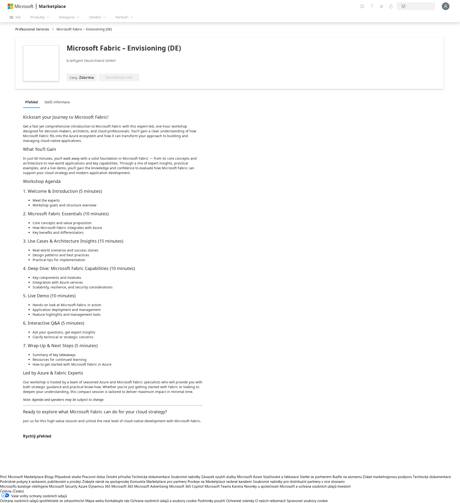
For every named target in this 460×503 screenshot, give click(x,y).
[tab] (32, 102)
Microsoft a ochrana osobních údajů (308, 486)
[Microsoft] (21, 6)
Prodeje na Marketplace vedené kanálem (220, 481)
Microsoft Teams (218, 486)
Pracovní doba (93, 476)
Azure (82, 486)
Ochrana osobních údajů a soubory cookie (163, 500)
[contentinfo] (53, 29)
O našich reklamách (270, 500)
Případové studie (68, 476)
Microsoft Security (63, 486)
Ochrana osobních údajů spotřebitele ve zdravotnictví (42, 500)
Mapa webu (94, 500)
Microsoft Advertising (151, 486)
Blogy (49, 476)
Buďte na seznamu (347, 476)
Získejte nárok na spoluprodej (105, 481)
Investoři (344, 486)
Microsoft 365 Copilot (186, 486)
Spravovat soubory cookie (307, 500)
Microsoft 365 (122, 486)
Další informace (57, 102)
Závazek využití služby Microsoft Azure (232, 476)
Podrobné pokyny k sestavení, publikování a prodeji (40, 481)
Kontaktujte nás (117, 500)
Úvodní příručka (118, 476)
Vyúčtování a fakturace (281, 476)
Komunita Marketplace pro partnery (158, 481)
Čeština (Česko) (12, 491)
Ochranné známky (240, 500)
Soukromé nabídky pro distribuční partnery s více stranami (299, 481)
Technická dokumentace (151, 476)
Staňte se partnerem (316, 476)
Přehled (31, 102)
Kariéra (237, 486)
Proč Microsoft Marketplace (22, 476)
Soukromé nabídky (185, 476)
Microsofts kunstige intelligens (24, 486)
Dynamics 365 (99, 486)
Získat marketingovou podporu (387, 476)
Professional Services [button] (32, 29)
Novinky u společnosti (261, 486)
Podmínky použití (211, 500)
